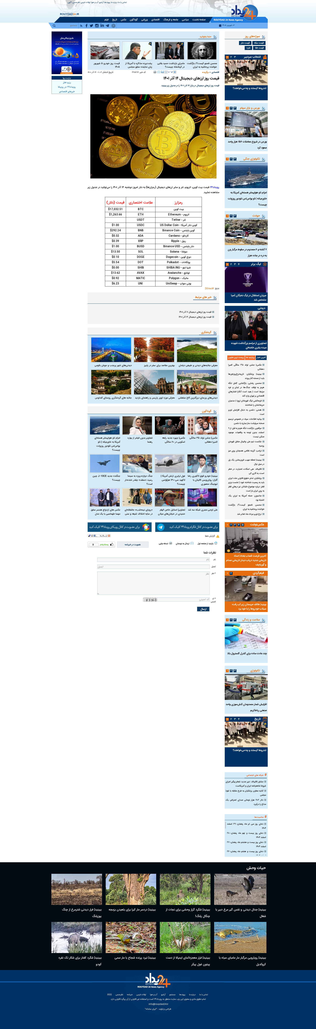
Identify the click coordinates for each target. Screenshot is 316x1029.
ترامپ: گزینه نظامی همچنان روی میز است (246, 453)
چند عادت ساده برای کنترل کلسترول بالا (247, 653)
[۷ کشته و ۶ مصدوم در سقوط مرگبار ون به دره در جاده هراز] (246, 232)
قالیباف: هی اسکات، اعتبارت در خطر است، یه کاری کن (246, 471)
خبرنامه (130, 994)
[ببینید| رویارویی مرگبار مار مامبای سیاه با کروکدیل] (240, 937)
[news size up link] (175, 72)
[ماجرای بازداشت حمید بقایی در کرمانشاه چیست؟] (170, 51)
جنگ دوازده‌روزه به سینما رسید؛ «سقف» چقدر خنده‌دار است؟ (139, 480)
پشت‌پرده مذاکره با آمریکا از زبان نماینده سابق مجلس (138, 65)
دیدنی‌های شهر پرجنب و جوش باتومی (113, 365)
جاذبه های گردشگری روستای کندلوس (113, 398)
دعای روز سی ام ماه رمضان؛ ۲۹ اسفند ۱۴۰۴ (246, 826)
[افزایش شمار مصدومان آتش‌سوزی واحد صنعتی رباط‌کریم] (246, 687)
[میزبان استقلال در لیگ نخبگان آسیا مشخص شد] (246, 279)
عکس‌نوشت (257, 524)
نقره (248, 48)
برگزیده (205, 72)
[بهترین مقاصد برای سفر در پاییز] (153, 350)
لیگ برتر (256, 264)
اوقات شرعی (85, 2)
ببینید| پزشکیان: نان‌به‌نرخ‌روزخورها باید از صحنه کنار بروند (246, 376)
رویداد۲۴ (214, 187)
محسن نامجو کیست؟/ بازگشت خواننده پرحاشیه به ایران (202, 65)
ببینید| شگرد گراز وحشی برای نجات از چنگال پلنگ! (188, 913)
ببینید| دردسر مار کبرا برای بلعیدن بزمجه (132, 909)
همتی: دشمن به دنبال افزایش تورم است (246, 412)
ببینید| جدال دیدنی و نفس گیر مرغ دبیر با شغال (240, 913)
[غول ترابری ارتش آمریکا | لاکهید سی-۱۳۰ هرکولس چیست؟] (169, 463)
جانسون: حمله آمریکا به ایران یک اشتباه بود (246, 498)
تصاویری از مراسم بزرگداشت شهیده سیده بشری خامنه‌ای (249, 345)
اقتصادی (215, 72)
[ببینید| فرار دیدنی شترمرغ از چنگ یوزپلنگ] (76, 889)
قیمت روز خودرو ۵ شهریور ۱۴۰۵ (107, 65)
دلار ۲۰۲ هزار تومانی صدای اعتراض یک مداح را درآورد (245, 802)
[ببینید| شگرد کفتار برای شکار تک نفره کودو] (76, 937)
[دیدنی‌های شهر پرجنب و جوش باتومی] (111, 350)
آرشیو (101, 2)
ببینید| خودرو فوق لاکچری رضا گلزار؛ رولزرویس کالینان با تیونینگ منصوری (202, 480)
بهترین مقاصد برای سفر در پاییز (159, 365)
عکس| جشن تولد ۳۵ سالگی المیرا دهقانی (203, 440)
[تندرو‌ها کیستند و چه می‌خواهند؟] (246, 72)
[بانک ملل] (67, 52)
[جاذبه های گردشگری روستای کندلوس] (111, 382)
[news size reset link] (170, 72)
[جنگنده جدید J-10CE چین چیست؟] (104, 463)
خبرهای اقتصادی (67, 92)
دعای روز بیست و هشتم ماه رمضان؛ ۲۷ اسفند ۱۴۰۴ (246, 844)
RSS (109, 994)
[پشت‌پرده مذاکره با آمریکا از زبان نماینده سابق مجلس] (137, 51)
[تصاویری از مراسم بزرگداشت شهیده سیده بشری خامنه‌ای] (246, 325)
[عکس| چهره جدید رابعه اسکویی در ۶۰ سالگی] (169, 425)
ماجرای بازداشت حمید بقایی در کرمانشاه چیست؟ (171, 65)
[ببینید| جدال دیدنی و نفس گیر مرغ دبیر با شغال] (240, 889)
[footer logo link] (154, 982)
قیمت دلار (245, 43)
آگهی (70, 2)
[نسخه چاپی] (155, 71)
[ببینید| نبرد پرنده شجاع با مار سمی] (131, 937)
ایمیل (214, 566)
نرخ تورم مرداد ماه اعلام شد (249, 514)
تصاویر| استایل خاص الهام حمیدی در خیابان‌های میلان (171, 512)
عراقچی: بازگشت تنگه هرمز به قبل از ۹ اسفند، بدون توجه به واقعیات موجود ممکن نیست (246, 432)
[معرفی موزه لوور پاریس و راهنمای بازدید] (153, 382)
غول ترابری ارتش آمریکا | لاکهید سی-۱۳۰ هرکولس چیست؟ (173, 480)
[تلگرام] (187, 527)
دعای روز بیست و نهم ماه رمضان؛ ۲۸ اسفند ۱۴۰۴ (246, 835)
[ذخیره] (162, 72)
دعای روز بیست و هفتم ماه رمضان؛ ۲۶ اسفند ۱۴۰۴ (246, 853)
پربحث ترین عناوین (236, 357)
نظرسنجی (76, 2)
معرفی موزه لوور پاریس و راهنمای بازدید (154, 398)
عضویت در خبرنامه (133, 545)
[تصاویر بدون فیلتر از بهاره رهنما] (137, 425)
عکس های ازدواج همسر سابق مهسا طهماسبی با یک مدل (105, 512)
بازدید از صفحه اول (205, 543)
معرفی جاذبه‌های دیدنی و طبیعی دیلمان (198, 365)
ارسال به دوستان (182, 543)
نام (214, 559)
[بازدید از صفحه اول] (215, 543)
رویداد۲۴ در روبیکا (67, 87)
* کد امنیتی (213, 600)
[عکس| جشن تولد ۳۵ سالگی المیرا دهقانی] (202, 425)
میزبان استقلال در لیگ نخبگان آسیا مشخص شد (248, 297)
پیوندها (107, 2)
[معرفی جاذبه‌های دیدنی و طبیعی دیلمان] (196, 350)
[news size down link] (166, 72)
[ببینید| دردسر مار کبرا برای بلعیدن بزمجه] (131, 889)
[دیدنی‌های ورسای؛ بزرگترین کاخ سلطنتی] (196, 382)
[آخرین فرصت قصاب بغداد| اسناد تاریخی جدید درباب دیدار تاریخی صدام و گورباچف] (246, 540)
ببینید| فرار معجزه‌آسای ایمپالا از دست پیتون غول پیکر (188, 961)
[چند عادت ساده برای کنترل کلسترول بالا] (246, 636)
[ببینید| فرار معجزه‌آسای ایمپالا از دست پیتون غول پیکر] (185, 937)
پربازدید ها (250, 357)
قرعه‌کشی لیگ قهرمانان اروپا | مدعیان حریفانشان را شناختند (246, 403)
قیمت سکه (259, 43)
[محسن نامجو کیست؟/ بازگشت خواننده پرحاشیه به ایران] (202, 51)
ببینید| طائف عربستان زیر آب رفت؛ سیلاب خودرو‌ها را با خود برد (249, 606)
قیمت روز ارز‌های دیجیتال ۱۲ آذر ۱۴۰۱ (195, 317)
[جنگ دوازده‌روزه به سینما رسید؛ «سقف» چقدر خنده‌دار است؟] (137, 463)
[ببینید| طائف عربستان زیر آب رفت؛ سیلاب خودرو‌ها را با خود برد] (246, 588)
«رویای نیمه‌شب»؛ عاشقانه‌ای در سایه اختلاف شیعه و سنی (139, 512)
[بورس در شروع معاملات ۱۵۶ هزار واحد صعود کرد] (246, 124)
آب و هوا (94, 2)
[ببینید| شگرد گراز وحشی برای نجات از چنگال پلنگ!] (185, 889)
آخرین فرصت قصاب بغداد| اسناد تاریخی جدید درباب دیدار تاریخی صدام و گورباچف (246, 560)
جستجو (172, 994)
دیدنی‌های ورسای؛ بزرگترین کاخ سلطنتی (197, 398)
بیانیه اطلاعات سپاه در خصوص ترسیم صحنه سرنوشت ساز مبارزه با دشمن (246, 421)
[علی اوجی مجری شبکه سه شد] (202, 497)
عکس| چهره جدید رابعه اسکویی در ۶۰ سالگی (173, 440)
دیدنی (261, 308)
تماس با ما (122, 2)
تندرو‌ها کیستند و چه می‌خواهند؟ (249, 88)
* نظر (214, 573)
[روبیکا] (120, 527)
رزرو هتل (67, 83)
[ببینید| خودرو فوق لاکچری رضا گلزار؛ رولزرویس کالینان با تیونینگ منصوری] (202, 463)
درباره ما (114, 2)
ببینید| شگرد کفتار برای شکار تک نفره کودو (80, 961)
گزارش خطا (210, 536)
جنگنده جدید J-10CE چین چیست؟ (106, 478)
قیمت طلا (259, 48)
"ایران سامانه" (151, 1009)
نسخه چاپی (163, 543)
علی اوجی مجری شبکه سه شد (202, 510)
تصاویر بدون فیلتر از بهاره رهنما (140, 440)
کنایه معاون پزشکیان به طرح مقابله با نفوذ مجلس (245, 793)
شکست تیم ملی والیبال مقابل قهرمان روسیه (246, 444)
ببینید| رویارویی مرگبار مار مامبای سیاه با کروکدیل (242, 961)
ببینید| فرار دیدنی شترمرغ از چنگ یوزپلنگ (81, 913)
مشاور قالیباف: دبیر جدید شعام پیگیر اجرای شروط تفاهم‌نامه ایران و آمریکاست (245, 784)
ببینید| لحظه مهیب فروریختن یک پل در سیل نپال (246, 462)
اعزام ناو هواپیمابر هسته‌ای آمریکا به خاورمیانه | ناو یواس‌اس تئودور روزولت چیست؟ (107, 444)
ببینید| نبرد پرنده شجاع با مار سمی (135, 957)
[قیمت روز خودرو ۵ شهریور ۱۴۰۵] (105, 51)
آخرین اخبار (261, 357)
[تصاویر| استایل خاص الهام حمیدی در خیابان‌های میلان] (169, 497)
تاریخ (257, 719)
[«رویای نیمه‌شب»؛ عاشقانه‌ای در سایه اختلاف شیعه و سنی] (137, 497)
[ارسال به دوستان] (158, 71)
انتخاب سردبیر (252, 57)
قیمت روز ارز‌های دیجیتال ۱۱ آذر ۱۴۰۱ (195, 312)
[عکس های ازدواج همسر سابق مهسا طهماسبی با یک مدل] (104, 497)
